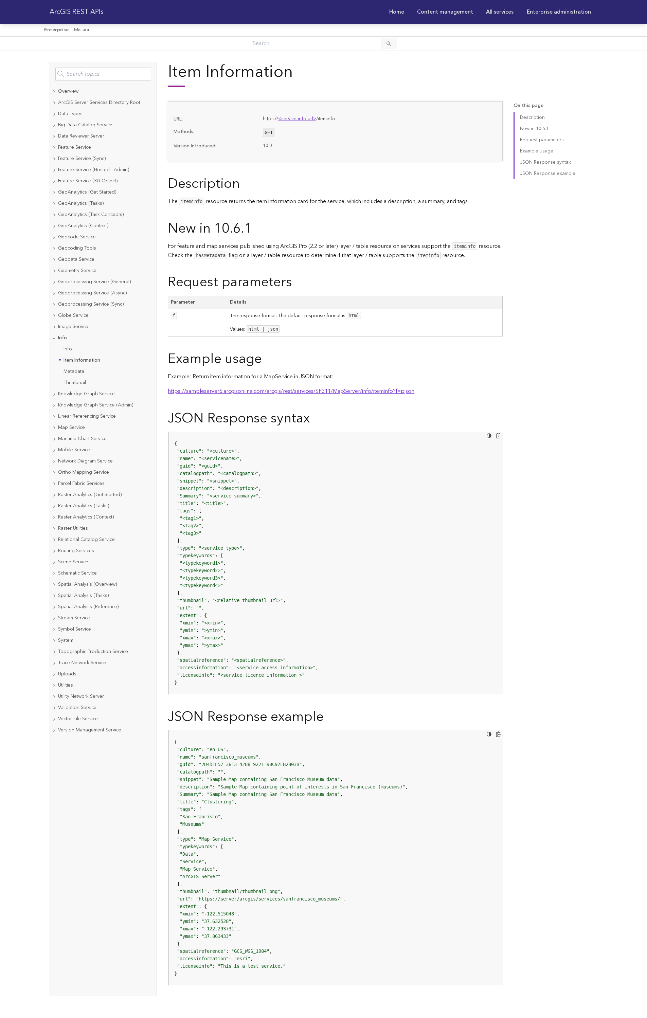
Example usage (536, 151)
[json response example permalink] (329, 717)
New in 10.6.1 (534, 129)
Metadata (74, 371)
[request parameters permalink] (297, 282)
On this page (528, 105)
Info (68, 349)
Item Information (82, 360)
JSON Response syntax (545, 162)
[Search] (389, 43)
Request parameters (542, 140)
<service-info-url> (297, 119)
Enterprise (56, 30)
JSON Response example (547, 173)
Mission (82, 30)
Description (532, 117)
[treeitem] (103, 91)
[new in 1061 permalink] (257, 229)
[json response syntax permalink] (315, 419)
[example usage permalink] (267, 359)
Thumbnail (75, 383)
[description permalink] (245, 184)
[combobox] (103, 74)
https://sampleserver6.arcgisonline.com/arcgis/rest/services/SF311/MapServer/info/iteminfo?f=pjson (291, 391)
